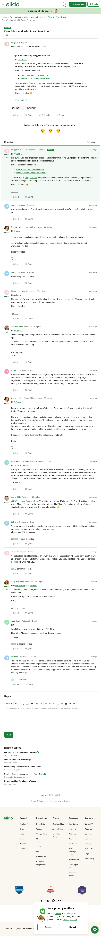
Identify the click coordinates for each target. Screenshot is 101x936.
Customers (89, 839)
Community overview (19, 17)
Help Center (73, 824)
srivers (13, 552)
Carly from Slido (17, 582)
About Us (88, 829)
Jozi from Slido (17, 327)
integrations (17, 108)
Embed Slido (41, 857)
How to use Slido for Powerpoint (34, 75)
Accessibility (89, 859)
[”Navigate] (8, 818)
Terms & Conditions (39, 801)
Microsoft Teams (10, 763)
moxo (13, 205)
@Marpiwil (22, 59)
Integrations (24, 849)
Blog (70, 839)
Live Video (40, 852)
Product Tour (25, 824)
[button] (2, 4)
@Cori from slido (21, 465)
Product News (74, 860)
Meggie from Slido (18, 150)
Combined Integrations (13, 770)
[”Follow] (42, 902)
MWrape (14, 657)
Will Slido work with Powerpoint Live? (20, 752)
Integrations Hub (38, 17)
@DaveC (18, 402)
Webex (39, 829)
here (31, 302)
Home (4, 17)
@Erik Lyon (20, 586)
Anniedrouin (16, 621)
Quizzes (23, 839)
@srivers (33, 586)
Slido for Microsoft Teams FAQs (17, 759)
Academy (72, 829)
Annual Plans (57, 829)
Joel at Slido (16, 497)
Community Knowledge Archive (16, 777)
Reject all (48, 927)
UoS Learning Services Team (22, 461)
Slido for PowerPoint (57, 17)
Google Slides (35, 83)
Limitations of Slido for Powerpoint (35, 78)
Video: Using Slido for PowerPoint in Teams (22, 767)
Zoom (38, 847)
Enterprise (56, 842)
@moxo (17, 231)
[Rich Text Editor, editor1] (50, 718)
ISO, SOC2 (89, 849)
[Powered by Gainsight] (50, 796)
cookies (58, 914)
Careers (88, 834)
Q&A (22, 829)
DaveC (14, 370)
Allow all (72, 927)
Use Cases (73, 844)
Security (88, 844)
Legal (87, 854)
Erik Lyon (14, 522)
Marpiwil (14, 43)
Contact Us (89, 824)
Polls (22, 834)
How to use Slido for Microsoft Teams (20, 781)
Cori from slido (17, 227)
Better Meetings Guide (72, 852)
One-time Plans (58, 824)
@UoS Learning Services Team (25, 501)
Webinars (72, 834)
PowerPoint (31, 108)
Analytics (23, 844)
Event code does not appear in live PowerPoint (24, 774)
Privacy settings (70, 920)
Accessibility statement (60, 801)
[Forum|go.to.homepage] (13, 4)
